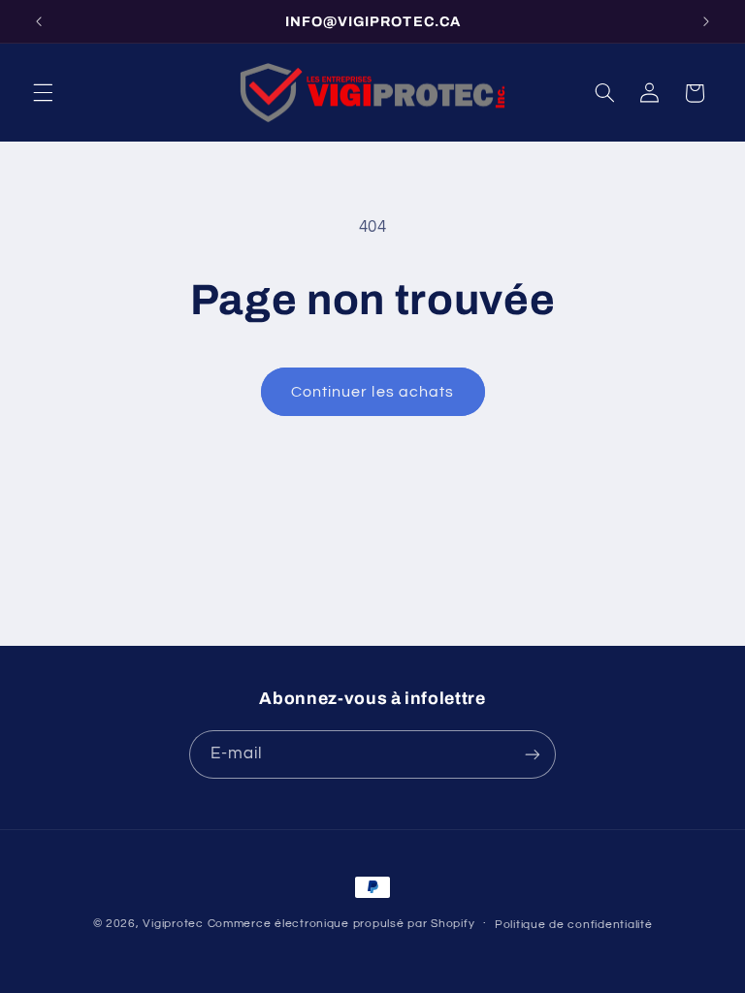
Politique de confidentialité (574, 924)
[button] (42, 93)
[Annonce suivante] (706, 21)
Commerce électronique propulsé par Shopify (341, 923)
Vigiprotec (173, 923)
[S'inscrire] (532, 754)
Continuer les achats (372, 392)
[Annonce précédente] (38, 21)
